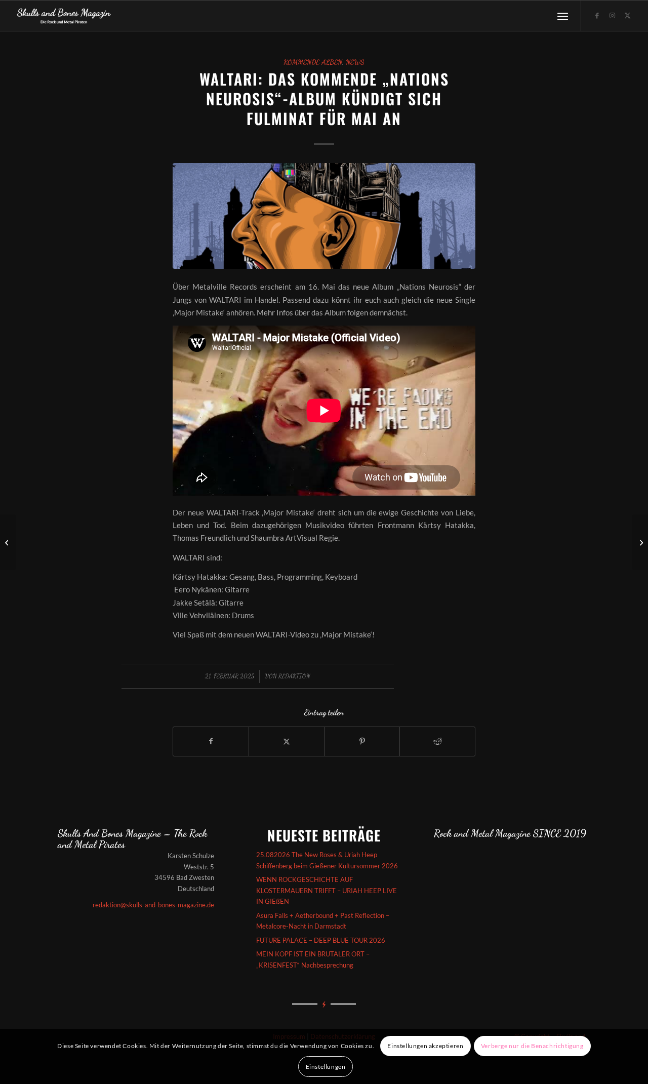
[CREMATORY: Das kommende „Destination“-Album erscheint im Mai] (640, 542)
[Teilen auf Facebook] (211, 741)
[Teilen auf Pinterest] (362, 741)
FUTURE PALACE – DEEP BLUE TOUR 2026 (320, 940)
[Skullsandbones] (64, 16)
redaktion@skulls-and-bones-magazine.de (153, 905)
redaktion (294, 675)
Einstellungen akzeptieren (425, 1046)
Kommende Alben (313, 62)
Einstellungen (326, 1066)
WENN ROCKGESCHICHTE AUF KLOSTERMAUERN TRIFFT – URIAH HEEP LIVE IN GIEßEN (326, 890)
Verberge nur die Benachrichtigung (532, 1046)
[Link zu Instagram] (612, 15)
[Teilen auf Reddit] (437, 741)
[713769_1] (324, 216)
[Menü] (562, 16)
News (355, 62)
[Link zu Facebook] (596, 15)
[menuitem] (562, 16)
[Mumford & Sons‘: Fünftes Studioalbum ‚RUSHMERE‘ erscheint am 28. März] (8, 542)
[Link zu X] (627, 15)
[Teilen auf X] (286, 741)
